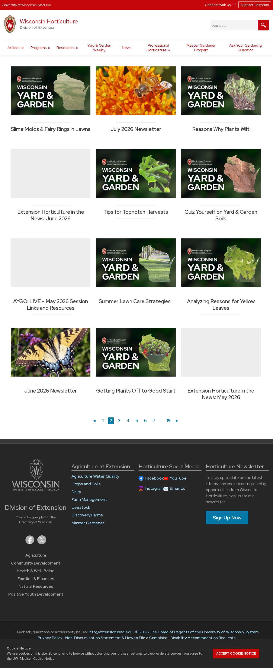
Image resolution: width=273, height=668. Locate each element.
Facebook (154, 478)
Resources (66, 47)
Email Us (177, 488)
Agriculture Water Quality (95, 476)
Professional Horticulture (157, 47)
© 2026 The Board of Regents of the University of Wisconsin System (197, 631)
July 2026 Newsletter (135, 129)
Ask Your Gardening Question (245, 47)
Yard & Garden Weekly (99, 47)
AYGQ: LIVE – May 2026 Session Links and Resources (50, 304)
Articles (13, 47)
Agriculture (35, 555)
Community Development (35, 563)
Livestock (80, 507)
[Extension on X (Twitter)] (41, 543)
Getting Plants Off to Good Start (136, 394)
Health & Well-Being (36, 570)
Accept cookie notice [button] (236, 653)
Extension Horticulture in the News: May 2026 (220, 394)
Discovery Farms (87, 515)
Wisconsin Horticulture (49, 21)
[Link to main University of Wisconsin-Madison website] (36, 489)
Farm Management (89, 499)
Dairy (76, 492)
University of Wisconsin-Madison (26, 5)
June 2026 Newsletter (50, 390)
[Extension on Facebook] (30, 543)
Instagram (154, 488)
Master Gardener (87, 523)
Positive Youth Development (35, 594)
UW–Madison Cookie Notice (33, 658)
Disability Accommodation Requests (202, 637)
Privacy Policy (50, 637)
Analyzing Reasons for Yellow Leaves (221, 304)
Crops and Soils (86, 484)
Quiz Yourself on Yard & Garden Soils (220, 215)
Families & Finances (35, 578)
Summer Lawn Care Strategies (136, 301)
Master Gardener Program (201, 47)
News (127, 47)
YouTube (178, 478)
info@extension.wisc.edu (110, 631)
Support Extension (255, 5)
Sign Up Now (227, 518)
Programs (38, 47)
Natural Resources (36, 586)
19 (169, 420)
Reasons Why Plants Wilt (221, 129)
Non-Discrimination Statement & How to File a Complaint (116, 637)
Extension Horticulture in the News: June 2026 (50, 215)
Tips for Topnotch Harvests (135, 212)
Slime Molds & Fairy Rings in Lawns (50, 129)
